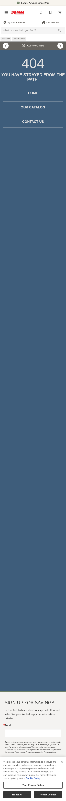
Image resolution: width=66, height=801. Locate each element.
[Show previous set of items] (5, 45)
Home (33, 93)
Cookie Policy (33, 778)
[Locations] (41, 12)
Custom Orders (35, 45)
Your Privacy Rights (32, 785)
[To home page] (17, 12)
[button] (6, 12)
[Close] (62, 761)
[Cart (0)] (60, 12)
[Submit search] (59, 30)
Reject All (17, 794)
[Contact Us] (50, 12)
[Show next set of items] (60, 45)
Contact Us (33, 121)
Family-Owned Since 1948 (35, 3)
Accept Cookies (48, 794)
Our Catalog (33, 107)
